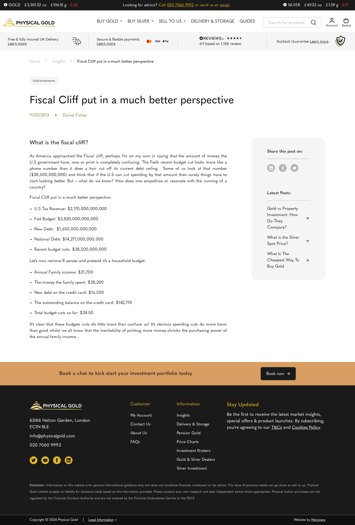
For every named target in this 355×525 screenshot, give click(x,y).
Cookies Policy (306, 427)
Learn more (17, 44)
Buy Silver (138, 22)
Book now (275, 374)
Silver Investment (192, 469)
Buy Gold (107, 22)
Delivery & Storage (212, 22)
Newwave (318, 520)
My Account (141, 416)
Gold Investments (44, 81)
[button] (271, 168)
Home (35, 62)
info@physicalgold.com (52, 436)
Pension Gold (189, 433)
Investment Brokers (194, 451)
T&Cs (276, 427)
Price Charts (188, 442)
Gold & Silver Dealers (196, 460)
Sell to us (170, 22)
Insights (58, 62)
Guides (247, 22)
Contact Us (140, 424)
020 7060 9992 (180, 5)
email (224, 5)
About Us (138, 433)
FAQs (135, 442)
